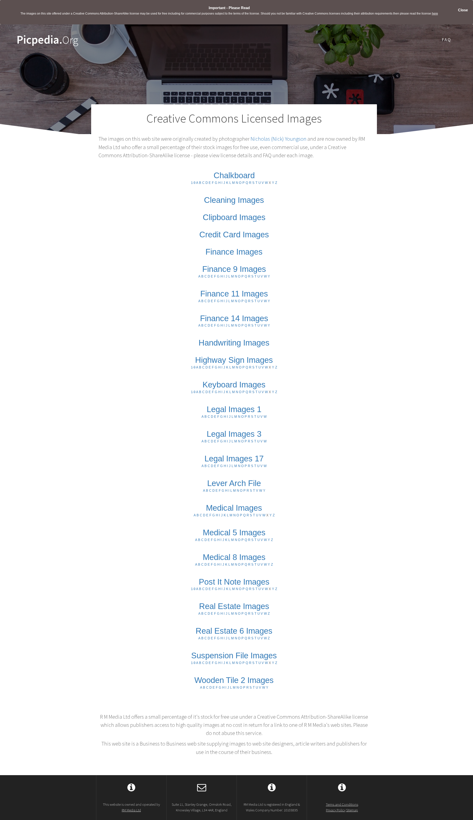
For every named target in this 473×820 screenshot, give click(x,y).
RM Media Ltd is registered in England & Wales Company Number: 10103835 (272, 807)
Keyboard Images (234, 384)
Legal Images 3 (234, 433)
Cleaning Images (234, 200)
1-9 (193, 183)
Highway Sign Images (234, 360)
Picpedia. (47, 40)
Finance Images (234, 251)
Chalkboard (234, 175)
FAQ (446, 39)
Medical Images (234, 507)
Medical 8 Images (234, 557)
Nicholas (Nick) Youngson (278, 138)
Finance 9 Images (234, 269)
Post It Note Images (234, 581)
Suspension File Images (234, 655)
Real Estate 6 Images (234, 630)
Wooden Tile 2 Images (234, 680)
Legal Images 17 (234, 458)
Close (463, 10)
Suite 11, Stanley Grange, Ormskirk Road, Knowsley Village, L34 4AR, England (202, 807)
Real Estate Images (234, 606)
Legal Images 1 (234, 409)
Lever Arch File (234, 483)
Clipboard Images (234, 217)
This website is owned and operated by (131, 807)
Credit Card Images (234, 234)
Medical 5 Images (234, 532)
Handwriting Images (234, 342)
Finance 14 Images (234, 318)
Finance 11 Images (234, 293)
